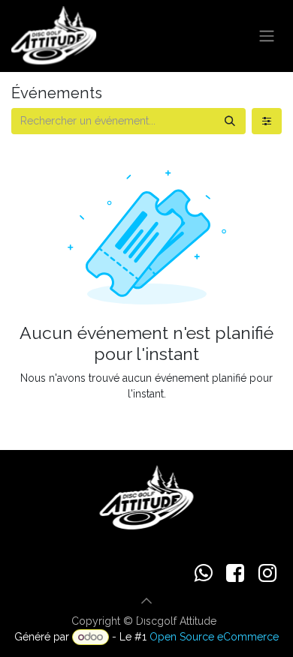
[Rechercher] (230, 121)
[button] (146, 601)
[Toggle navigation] (267, 36)
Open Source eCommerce (214, 637)
